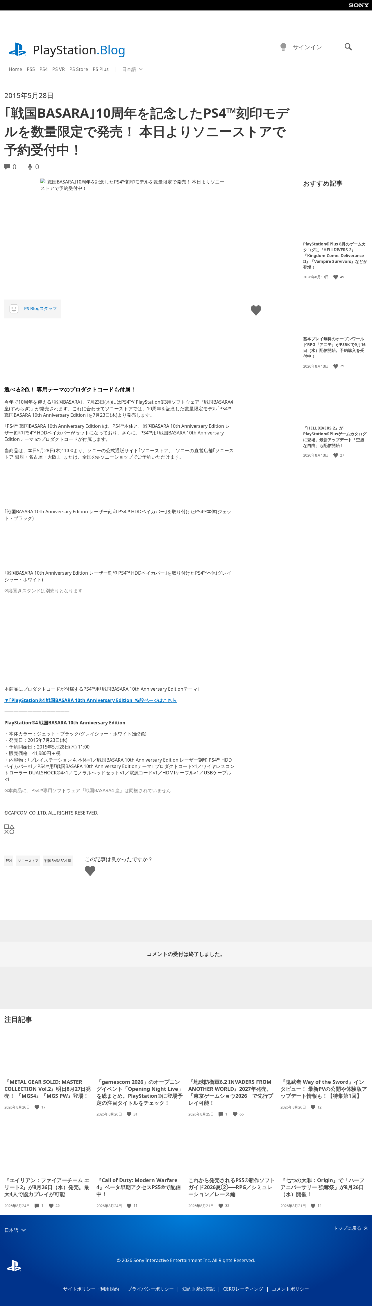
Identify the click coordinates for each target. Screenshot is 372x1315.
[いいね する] (336, 277)
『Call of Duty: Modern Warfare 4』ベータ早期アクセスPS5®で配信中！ (138, 1187)
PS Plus (101, 69)
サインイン (307, 47)
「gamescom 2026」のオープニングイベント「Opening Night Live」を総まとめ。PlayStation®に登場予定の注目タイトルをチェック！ (139, 1092)
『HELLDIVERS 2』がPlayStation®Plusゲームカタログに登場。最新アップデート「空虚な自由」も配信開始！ (334, 436)
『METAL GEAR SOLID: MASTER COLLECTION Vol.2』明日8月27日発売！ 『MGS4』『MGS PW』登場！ (47, 1088)
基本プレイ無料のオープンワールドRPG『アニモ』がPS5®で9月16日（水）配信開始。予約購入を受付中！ (334, 347)
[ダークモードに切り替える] (283, 47)
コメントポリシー (290, 1289)
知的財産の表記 (198, 1289)
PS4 (44, 69)
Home (15, 69)
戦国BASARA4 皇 (57, 860)
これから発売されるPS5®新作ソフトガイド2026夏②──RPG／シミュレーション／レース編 (231, 1187)
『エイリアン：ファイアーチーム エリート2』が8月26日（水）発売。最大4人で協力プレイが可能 (47, 1187)
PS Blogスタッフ (40, 308)
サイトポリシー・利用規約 (91, 1289)
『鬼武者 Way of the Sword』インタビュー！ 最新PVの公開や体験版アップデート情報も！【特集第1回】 (323, 1088)
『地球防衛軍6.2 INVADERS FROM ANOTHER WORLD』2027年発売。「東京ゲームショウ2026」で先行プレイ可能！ (230, 1092)
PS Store (78, 69)
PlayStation (79, 49)
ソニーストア (28, 860)
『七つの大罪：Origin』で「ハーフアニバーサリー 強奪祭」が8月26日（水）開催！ (322, 1187)
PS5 (31, 69)
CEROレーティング (243, 1289)
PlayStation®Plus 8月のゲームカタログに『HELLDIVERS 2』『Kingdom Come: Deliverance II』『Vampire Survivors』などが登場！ (335, 255)
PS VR (58, 69)
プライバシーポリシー (150, 1289)
